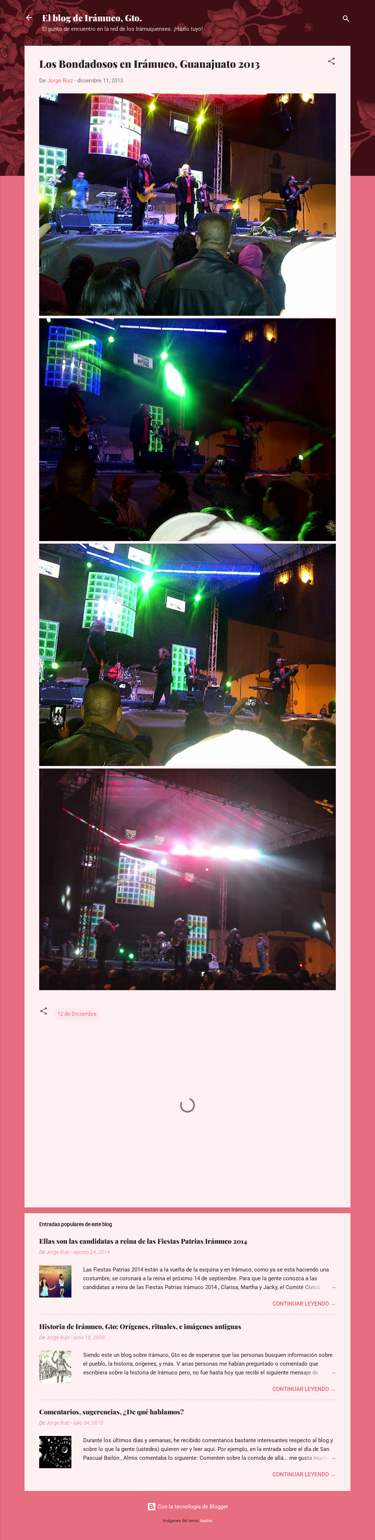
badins (206, 1520)
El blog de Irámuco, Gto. (92, 17)
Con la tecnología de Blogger (192, 1506)
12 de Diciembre (77, 1014)
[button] (331, 62)
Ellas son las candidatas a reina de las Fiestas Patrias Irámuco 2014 (143, 1241)
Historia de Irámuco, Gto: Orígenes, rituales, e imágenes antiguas (140, 1326)
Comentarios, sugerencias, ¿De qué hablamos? (111, 1411)
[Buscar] (346, 20)
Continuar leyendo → (304, 1303)
